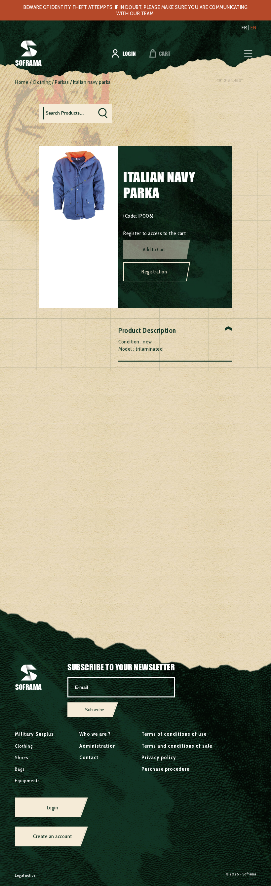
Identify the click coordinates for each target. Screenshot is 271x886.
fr (244, 27)
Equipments (27, 781)
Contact (88, 757)
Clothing (42, 82)
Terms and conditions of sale (176, 746)
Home (21, 82)
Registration (154, 272)
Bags (20, 769)
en (253, 27)
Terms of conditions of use (174, 734)
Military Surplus (34, 734)
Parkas (62, 82)
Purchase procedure (165, 769)
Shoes (21, 758)
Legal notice (25, 875)
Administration (97, 746)
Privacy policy (158, 757)
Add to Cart (154, 250)
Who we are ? (95, 734)
